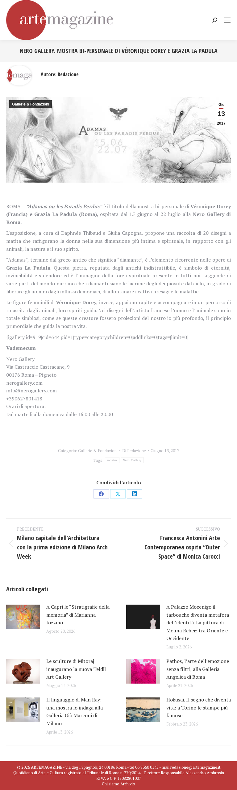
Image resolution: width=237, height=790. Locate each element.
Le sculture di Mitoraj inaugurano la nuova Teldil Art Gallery (76, 669)
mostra (112, 460)
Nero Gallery (132, 460)
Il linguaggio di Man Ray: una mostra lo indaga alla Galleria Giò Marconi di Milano (74, 711)
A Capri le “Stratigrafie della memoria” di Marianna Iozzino (78, 614)
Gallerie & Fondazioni (30, 104)
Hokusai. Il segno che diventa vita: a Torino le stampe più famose (198, 707)
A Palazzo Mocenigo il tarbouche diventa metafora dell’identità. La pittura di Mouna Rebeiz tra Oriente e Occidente (197, 622)
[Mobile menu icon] (227, 20)
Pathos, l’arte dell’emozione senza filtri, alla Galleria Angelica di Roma (197, 669)
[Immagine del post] (23, 617)
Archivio (127, 784)
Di (134, 450)
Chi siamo (110, 784)
